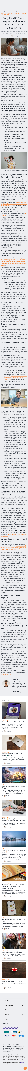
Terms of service (7, 1050)
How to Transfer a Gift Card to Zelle (13, 722)
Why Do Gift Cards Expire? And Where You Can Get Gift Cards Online (13, 14)
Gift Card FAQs (12, 12)
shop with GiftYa (6, 674)
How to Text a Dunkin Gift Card (12, 952)
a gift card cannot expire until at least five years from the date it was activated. (14, 203)
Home (2, 12)
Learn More (16, 691)
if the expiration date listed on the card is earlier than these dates (15, 377)
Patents (9, 1051)
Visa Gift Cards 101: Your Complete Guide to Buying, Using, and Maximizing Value (13, 886)
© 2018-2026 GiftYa (8, 1044)
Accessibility (16, 1050)
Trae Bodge (15, 36)
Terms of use (18, 1048)
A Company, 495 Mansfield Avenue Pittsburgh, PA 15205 (13, 1046)
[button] (14, 1001)
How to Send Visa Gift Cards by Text (14, 981)
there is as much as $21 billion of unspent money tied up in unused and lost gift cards (13, 547)
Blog (6, 12)
